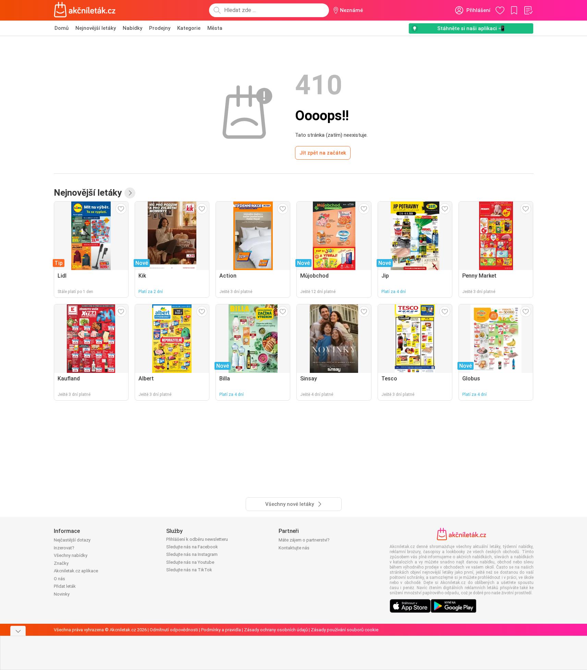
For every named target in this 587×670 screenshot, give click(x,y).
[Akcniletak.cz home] (85, 10)
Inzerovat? (64, 547)
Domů (61, 28)
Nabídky (132, 28)
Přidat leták (65, 586)
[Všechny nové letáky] (129, 192)
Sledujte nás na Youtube (190, 562)
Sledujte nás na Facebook (192, 546)
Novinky (62, 594)
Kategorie (188, 28)
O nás (59, 578)
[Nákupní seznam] (528, 10)
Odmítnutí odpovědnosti (174, 629)
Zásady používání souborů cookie (344, 629)
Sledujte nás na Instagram (192, 554)
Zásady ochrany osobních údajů (276, 629)
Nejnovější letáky (95, 28)
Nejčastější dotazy (72, 540)
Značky (61, 563)
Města (214, 28)
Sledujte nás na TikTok (189, 569)
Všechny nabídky (70, 555)
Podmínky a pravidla (221, 629)
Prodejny (159, 28)
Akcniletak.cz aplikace (76, 570)
